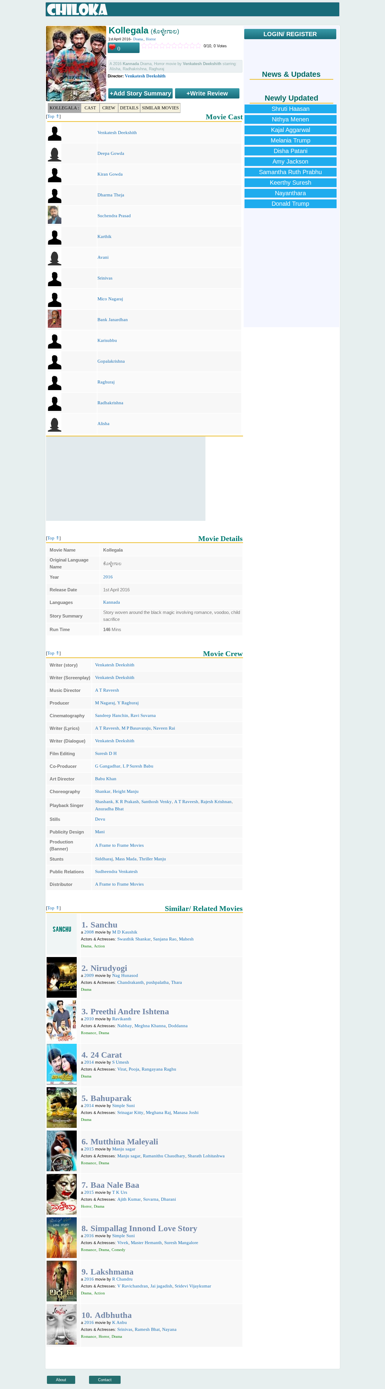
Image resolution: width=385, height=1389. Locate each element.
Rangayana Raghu (159, 1069)
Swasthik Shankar (134, 939)
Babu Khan (105, 778)
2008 (89, 932)
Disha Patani (290, 151)
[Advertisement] (125, 478)
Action (99, 946)
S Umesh (120, 1062)
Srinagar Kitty (130, 1112)
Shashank (104, 801)
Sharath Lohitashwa (206, 1155)
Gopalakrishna (111, 361)
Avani (103, 257)
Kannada (111, 602)
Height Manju (126, 791)
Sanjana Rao (165, 939)
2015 (89, 1149)
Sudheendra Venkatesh (116, 871)
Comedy (118, 1249)
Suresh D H (106, 753)
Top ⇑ (53, 116)
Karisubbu (107, 340)
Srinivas (104, 278)
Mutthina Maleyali (124, 1141)
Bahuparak (111, 1098)
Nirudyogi (109, 968)
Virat (121, 1069)
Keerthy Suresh (290, 182)
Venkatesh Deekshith (145, 76)
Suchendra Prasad (114, 215)
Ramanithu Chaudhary (164, 1155)
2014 (89, 1062)
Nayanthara (290, 193)
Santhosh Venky (156, 801)
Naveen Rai (164, 728)
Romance (88, 1033)
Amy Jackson (290, 161)
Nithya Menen (290, 119)
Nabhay (124, 1025)
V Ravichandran (132, 1286)
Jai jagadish (161, 1286)
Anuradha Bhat (109, 808)
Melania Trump (290, 140)
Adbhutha (113, 1315)
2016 (108, 576)
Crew (108, 107)
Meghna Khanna (150, 1025)
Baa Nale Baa (115, 1185)
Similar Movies (160, 107)
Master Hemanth (146, 1242)
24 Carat (106, 1054)
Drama (138, 39)
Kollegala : (64, 107)
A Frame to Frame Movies (119, 845)
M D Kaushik (124, 932)
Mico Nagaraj (110, 298)
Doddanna (178, 1025)
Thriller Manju (152, 858)
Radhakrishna (110, 402)
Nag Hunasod (125, 975)
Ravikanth (121, 1018)
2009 (89, 975)
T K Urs (119, 1192)
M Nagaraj (105, 702)
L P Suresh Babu (138, 766)
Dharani (168, 1199)
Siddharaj (104, 858)
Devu (100, 819)
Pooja (134, 1069)
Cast (90, 107)
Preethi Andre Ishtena (130, 1011)
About (61, 1380)
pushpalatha (157, 982)
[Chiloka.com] (77, 10)
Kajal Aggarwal (290, 130)
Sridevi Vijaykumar (193, 1286)
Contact (105, 1380)
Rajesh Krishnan (216, 801)
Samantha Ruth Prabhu (290, 172)
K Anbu (119, 1322)
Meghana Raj (158, 1112)
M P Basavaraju (136, 728)
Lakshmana (112, 1271)
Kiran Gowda (110, 174)
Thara (176, 982)
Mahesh (186, 939)
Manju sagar (123, 1149)
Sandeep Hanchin (111, 715)
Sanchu (104, 924)
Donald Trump (290, 203)
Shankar (102, 791)
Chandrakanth (130, 982)
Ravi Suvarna (143, 715)
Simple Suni (123, 1105)
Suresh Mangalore (181, 1242)
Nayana (169, 1329)
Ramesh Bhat (147, 1329)
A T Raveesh (107, 690)
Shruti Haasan (291, 108)
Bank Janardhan (112, 319)
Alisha (103, 423)
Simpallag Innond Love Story (144, 1228)
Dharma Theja (110, 194)
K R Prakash (127, 801)
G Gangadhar (107, 766)
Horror (151, 39)
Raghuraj (106, 382)
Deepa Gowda (110, 153)
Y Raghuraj (128, 702)
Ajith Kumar (129, 1199)
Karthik (104, 236)
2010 (89, 1018)
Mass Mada (126, 858)
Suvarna (151, 1199)
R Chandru (122, 1279)
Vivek (122, 1242)
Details (129, 107)
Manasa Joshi (186, 1112)
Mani (100, 831)
